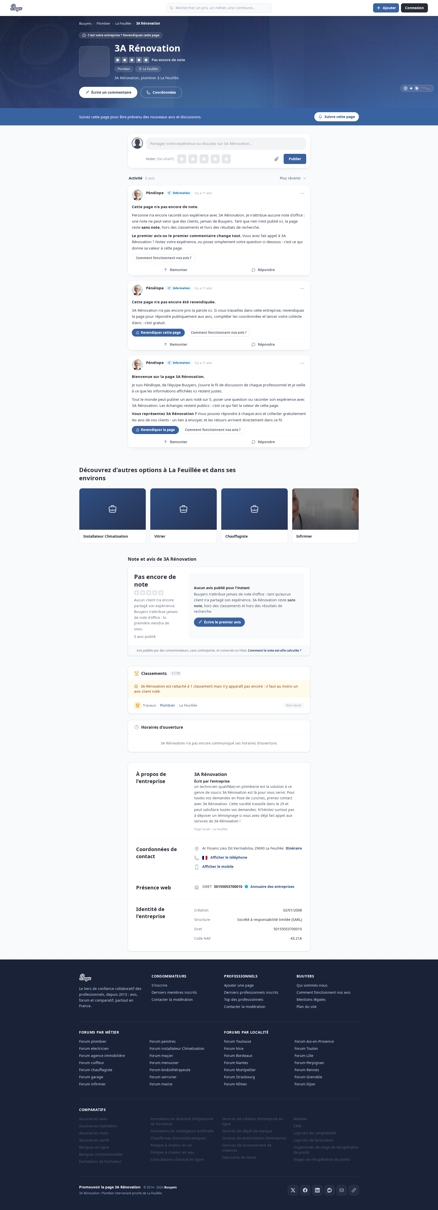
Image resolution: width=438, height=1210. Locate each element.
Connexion (414, 7)
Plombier (124, 69)
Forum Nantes (236, 1062)
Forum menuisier (164, 1062)
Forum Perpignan (309, 1062)
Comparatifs (92, 1109)
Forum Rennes (307, 1069)
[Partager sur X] (293, 1190)
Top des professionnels (243, 999)
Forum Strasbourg (239, 1076)
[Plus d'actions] (302, 193)
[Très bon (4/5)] (215, 158)
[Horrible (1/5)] (181, 158)
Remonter (178, 269)
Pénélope (155, 192)
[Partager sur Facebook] (305, 1190)
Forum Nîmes (235, 1084)
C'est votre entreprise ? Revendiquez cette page (123, 35)
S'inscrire (159, 985)
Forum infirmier (92, 1084)
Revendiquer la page (158, 429)
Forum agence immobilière (102, 1055)
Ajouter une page (239, 985)
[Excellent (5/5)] (226, 158)
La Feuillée (188, 705)
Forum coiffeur (91, 1062)
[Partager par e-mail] (342, 1190)
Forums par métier (99, 1032)
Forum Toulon (306, 1048)
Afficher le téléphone (228, 857)
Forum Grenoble (308, 1076)
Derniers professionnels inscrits (251, 992)
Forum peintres (163, 1041)
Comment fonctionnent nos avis (324, 992)
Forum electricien (94, 1048)
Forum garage (91, 1076)
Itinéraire (294, 848)
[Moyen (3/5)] (204, 158)
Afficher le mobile (217, 866)
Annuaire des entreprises (272, 886)
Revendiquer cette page (161, 332)
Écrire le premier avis (222, 622)
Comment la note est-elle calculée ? (274, 650)
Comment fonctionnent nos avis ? (163, 258)
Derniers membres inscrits (174, 992)
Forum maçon (161, 1055)
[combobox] (219, 8)
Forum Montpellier (240, 1069)
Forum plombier (92, 1041)
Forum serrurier (163, 1076)
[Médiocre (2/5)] (192, 158)
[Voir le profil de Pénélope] (137, 195)
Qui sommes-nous (312, 985)
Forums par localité (246, 1032)
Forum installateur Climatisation (177, 1048)
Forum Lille (304, 1055)
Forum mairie (161, 1084)
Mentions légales (311, 999)
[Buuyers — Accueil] (16, 8)
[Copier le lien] (354, 1190)
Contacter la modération (172, 999)
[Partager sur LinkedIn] (317, 1190)
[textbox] (226, 144)
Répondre (266, 269)
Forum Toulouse (237, 1041)
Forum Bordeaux (238, 1055)
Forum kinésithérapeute (170, 1069)
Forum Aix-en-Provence (314, 1041)
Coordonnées (164, 92)
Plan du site (307, 1006)
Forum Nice (234, 1048)
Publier (295, 158)
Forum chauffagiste (95, 1069)
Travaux (149, 705)
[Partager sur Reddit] (329, 1190)
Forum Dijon (305, 1084)
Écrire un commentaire (111, 92)
